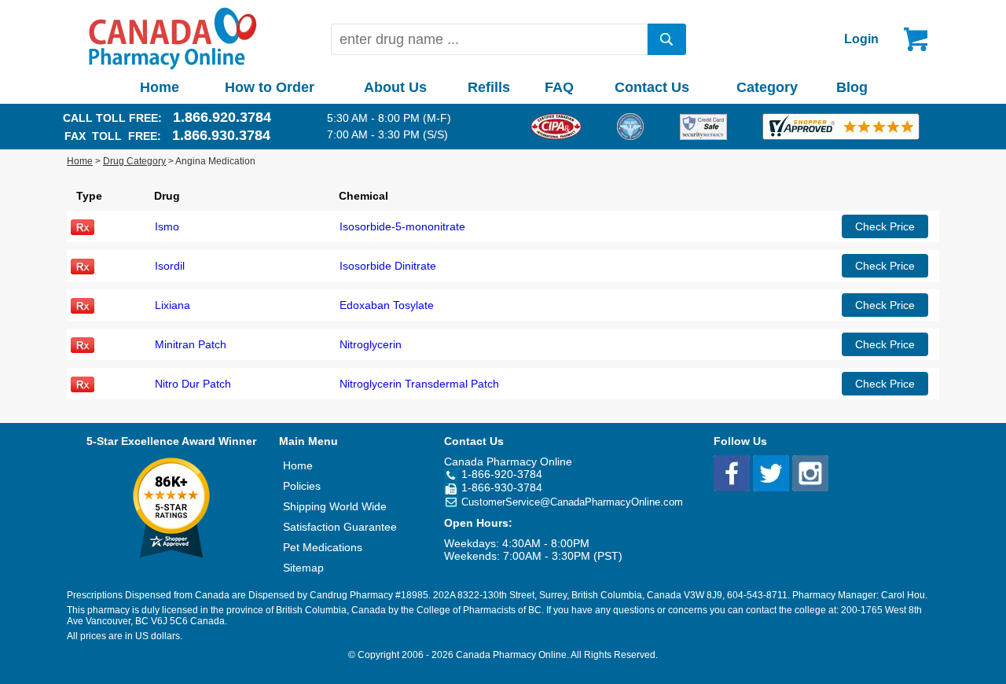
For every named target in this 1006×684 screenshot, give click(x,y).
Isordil (170, 265)
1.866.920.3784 (222, 117)
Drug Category (134, 161)
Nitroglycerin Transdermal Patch (419, 383)
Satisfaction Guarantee (340, 526)
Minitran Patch (190, 344)
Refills (489, 87)
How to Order (269, 87)
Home (159, 87)
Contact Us (652, 87)
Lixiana (172, 305)
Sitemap (303, 567)
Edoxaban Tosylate (387, 305)
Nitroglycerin (371, 344)
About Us (395, 87)
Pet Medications (322, 547)
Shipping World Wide (335, 506)
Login (861, 39)
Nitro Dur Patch (193, 383)
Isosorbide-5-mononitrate (402, 226)
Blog (852, 87)
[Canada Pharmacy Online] (173, 66)
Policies (302, 486)
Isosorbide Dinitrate (388, 265)
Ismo (167, 226)
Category (767, 87)
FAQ (559, 87)
